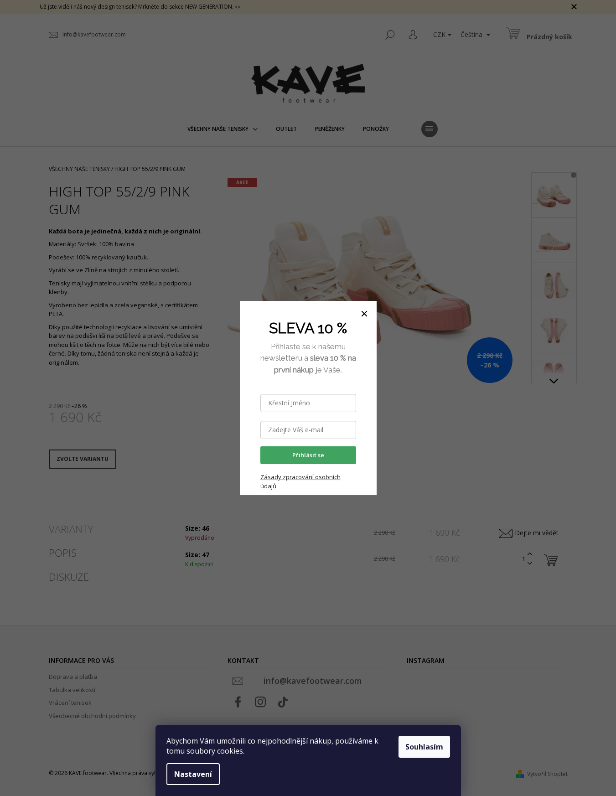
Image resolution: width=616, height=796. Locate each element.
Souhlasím (424, 747)
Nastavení (193, 774)
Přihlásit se (308, 455)
